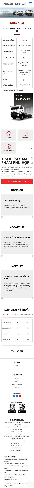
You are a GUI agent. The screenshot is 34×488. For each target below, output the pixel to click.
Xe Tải (17, 369)
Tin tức (17, 381)
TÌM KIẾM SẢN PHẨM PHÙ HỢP (17, 181)
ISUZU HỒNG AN (17, 375)
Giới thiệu (17, 378)
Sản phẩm (17, 362)
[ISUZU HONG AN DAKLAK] (14, 4)
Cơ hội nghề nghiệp (17, 384)
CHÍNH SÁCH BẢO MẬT (9, 457)
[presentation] (2, 10)
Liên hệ (17, 387)
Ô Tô (17, 365)
